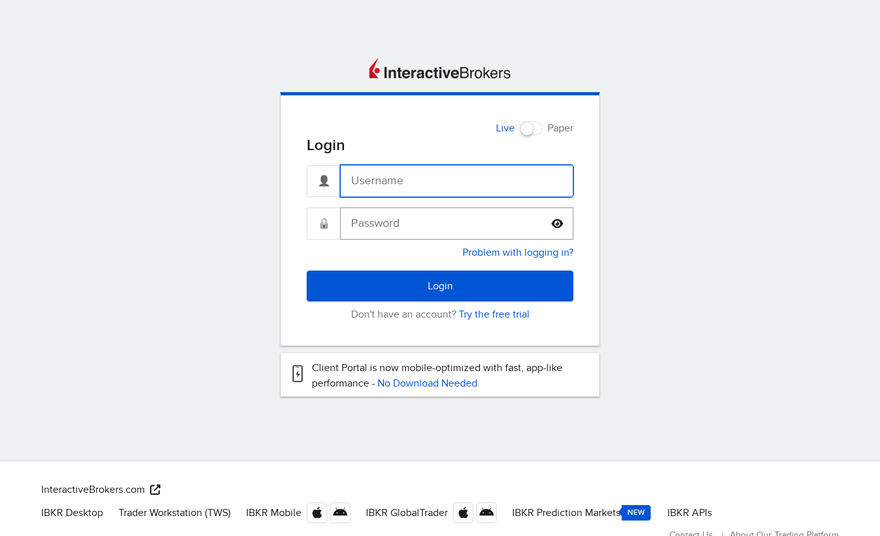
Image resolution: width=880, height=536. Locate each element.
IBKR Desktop (72, 512)
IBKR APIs (689, 512)
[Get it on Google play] (340, 513)
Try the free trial (494, 314)
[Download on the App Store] (317, 513)
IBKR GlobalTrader (407, 512)
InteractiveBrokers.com (93, 489)
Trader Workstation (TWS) (175, 512)
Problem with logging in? (518, 252)
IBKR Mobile (273, 512)
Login (440, 286)
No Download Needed (427, 383)
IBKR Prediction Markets (578, 512)
